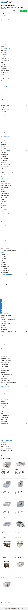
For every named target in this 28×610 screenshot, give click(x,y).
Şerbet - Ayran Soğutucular (6, 113)
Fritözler (2, 189)
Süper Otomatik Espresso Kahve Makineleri (9, 32)
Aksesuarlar (3, 244)
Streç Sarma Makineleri (5, 380)
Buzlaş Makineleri (4, 125)
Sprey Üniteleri (4, 317)
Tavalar (2, 413)
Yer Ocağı (2, 203)
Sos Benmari (4, 197)
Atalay (3, 469)
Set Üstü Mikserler (4, 335)
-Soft (6, 608)
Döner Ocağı (3, 201)
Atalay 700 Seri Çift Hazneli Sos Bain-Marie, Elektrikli (6, 512)
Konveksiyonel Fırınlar (5, 254)
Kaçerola (2, 407)
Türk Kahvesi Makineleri (5, 27)
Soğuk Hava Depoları (5, 248)
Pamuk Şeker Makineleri (5, 164)
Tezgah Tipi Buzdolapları (6, 227)
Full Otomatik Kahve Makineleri (7, 25)
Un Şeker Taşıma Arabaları (6, 294)
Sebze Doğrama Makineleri (6, 352)
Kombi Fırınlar (3, 256)
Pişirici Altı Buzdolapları (5, 229)
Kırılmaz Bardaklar (4, 174)
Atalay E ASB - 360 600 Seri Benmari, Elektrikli (6, 592)
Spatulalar (3, 401)
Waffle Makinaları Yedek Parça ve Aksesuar (9, 138)
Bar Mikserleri (3, 162)
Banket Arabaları (4, 290)
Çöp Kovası (3, 303)
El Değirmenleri (4, 40)
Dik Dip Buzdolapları (5, 233)
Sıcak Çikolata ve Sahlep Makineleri (8, 172)
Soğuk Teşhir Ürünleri (5, 107)
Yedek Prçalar (3, 223)
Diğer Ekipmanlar (4, 97)
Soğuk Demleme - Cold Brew (6, 42)
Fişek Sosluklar (4, 405)
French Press (3, 44)
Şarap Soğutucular (4, 132)
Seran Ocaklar (3, 211)
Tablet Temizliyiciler (4, 92)
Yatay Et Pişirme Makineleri (6, 213)
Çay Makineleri (4, 117)
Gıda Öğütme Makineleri (5, 364)
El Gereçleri (3, 395)
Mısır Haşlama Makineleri (6, 130)
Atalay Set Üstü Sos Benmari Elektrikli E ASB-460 (20, 572)
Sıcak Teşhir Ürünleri (5, 109)
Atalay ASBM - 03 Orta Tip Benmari (20, 552)
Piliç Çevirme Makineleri (5, 221)
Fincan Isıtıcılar (3, 66)
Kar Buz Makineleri (4, 427)
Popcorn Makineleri (4, 134)
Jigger (2, 170)
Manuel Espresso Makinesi (6, 13)
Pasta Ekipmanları (4, 403)
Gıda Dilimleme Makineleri (6, 360)
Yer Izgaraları (3, 327)
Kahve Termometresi (5, 60)
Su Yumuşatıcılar (4, 321)
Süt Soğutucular (4, 74)
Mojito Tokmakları (4, 158)
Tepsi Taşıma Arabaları (5, 292)
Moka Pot (2, 84)
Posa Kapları (3, 88)
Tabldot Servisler (4, 284)
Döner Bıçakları (4, 409)
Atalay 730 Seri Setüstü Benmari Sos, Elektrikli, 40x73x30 (6, 472)
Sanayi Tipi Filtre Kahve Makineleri (7, 34)
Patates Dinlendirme (5, 193)
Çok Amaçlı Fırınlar (4, 272)
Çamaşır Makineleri (4, 311)
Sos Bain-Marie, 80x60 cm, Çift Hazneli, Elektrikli (6, 532)
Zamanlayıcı (3, 56)
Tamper (2, 62)
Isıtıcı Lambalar (4, 282)
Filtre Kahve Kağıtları (5, 80)
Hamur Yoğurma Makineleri (6, 337)
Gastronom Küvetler (5, 415)
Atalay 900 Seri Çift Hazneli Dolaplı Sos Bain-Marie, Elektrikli (20, 512)
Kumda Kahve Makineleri (6, 29)
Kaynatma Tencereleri (5, 215)
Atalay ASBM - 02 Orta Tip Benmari (6, 572)
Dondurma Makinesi (5, 438)
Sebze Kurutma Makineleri (6, 354)
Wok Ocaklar (3, 205)
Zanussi (17, 529)
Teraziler (2, 368)
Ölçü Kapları (3, 52)
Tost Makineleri (4, 115)
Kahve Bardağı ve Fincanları (6, 72)
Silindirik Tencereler (4, 397)
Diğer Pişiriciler (3, 209)
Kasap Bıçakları (4, 393)
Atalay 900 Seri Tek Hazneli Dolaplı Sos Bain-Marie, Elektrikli (20, 492)
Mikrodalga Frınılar (4, 264)
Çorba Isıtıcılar (3, 144)
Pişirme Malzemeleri (5, 391)
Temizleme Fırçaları (4, 90)
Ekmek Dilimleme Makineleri (6, 362)
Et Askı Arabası (4, 298)
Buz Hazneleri (3, 434)
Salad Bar (3, 276)
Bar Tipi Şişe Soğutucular (5, 236)
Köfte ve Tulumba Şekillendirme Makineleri (9, 382)
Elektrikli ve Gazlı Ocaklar (6, 183)
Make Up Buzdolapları (5, 231)
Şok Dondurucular (4, 238)
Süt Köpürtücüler (4, 68)
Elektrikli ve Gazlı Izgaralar (6, 185)
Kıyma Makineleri (4, 348)
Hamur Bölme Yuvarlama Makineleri (8, 374)
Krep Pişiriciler (3, 140)
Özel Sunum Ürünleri (5, 446)
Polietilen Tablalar (4, 417)
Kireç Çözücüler (4, 94)
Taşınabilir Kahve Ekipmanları (6, 17)
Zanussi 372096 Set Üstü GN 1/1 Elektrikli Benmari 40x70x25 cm (20, 532)
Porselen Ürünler (4, 444)
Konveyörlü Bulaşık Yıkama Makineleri (8, 319)
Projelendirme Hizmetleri (6, 450)
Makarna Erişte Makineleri (6, 358)
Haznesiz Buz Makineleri (5, 432)
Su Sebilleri (3, 246)
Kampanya (3, 21)
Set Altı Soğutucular (4, 128)
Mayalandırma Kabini (5, 266)
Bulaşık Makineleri (4, 309)
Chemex (2, 76)
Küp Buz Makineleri (4, 425)
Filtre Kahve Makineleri (5, 19)
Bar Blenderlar (3, 111)
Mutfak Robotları (4, 378)
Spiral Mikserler (4, 339)
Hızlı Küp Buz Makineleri (5, 436)
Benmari (2, 278)
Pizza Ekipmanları (4, 411)
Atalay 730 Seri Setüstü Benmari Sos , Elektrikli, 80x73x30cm (19, 472)
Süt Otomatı (3, 46)
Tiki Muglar (3, 176)
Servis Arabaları (4, 296)
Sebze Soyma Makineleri (6, 350)
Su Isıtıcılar (3, 64)
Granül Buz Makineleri (5, 430)
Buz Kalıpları (3, 152)
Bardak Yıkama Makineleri (6, 315)
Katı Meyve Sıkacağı (5, 119)
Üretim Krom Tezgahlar (5, 323)
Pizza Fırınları (3, 260)
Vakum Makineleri (4, 366)
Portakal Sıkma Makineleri (6, 121)
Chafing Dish (3, 280)
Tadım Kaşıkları (4, 50)
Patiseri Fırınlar (4, 258)
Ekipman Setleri (4, 15)
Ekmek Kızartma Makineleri (6, 333)
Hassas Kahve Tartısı (5, 58)
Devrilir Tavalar (4, 217)
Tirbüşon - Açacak (4, 154)
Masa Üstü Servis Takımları (6, 448)
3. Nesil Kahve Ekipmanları (6, 38)
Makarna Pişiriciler (4, 191)
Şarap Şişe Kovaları (4, 166)
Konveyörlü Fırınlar (4, 262)
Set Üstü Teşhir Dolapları (5, 240)
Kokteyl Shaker (4, 156)
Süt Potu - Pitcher (4, 82)
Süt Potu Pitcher (4, 101)
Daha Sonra (16, 10)
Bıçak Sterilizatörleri (5, 370)
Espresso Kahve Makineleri (6, 23)
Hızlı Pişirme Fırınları (5, 270)
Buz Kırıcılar (3, 168)
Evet (23, 10)
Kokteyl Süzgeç (4, 160)
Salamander (3, 219)
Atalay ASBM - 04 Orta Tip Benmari (6, 552)
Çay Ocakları (3, 123)
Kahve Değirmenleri (4, 36)
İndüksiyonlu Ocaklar (5, 195)
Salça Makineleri (4, 356)
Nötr (1, 207)
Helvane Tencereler (4, 399)
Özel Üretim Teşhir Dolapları (6, 242)
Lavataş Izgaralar (4, 187)
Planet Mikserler (4, 341)
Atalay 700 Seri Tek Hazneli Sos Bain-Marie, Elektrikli (6, 492)
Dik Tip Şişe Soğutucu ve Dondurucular (8, 250)
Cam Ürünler (3, 442)
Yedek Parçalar (4, 372)
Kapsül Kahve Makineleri (5, 70)
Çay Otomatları (4, 142)
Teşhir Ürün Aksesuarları (5, 146)
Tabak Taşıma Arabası (5, 301)
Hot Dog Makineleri (4, 148)
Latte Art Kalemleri (4, 54)
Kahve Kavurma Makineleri (6, 78)
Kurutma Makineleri (4, 313)
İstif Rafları (3, 325)
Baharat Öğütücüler (4, 376)
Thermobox (3, 305)
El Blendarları (3, 346)
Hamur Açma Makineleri (5, 344)
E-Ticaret (10, 608)
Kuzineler (2, 199)
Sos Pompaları (4, 421)
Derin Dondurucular (4, 329)
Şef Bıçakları (3, 389)
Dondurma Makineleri (5, 286)
